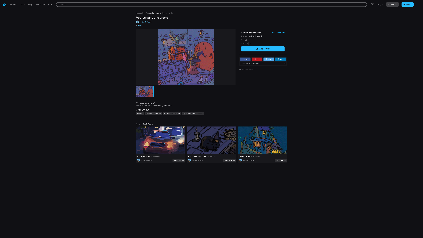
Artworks (141, 25)
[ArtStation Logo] (4, 4)
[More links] (419, 4)
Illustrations (176, 113)
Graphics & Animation (153, 113)
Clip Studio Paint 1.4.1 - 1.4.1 (193, 113)
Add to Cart (264, 49)
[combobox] (211, 4)
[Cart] (372, 4)
